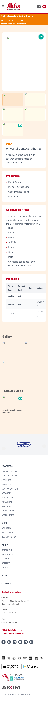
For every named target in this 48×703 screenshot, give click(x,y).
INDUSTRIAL (6, 502)
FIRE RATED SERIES (10, 471)
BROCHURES (7, 554)
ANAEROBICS (7, 506)
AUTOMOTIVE (7, 498)
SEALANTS (6, 480)
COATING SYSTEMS (9, 489)
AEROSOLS (6, 493)
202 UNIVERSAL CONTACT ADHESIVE (13, 23)
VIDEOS (4, 568)
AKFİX (8, 20)
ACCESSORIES (7, 515)
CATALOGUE (6, 550)
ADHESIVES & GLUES (19, 20)
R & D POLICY (7, 533)
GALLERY (5, 563)
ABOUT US (6, 528)
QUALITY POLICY (8, 537)
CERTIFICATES (7, 559)
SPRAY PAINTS (7, 511)
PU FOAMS (6, 485)
